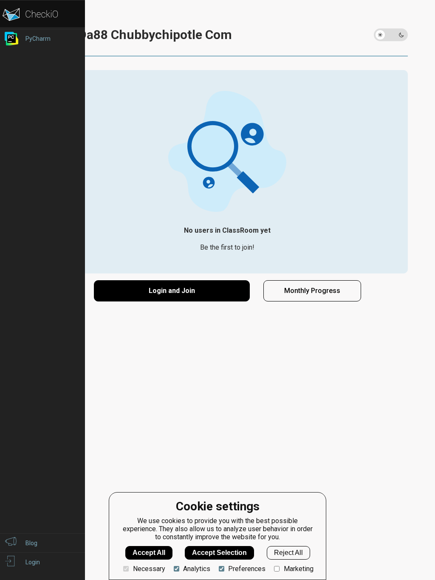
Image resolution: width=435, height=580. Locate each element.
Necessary (149, 569)
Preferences (247, 569)
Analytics (196, 569)
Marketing (298, 569)
